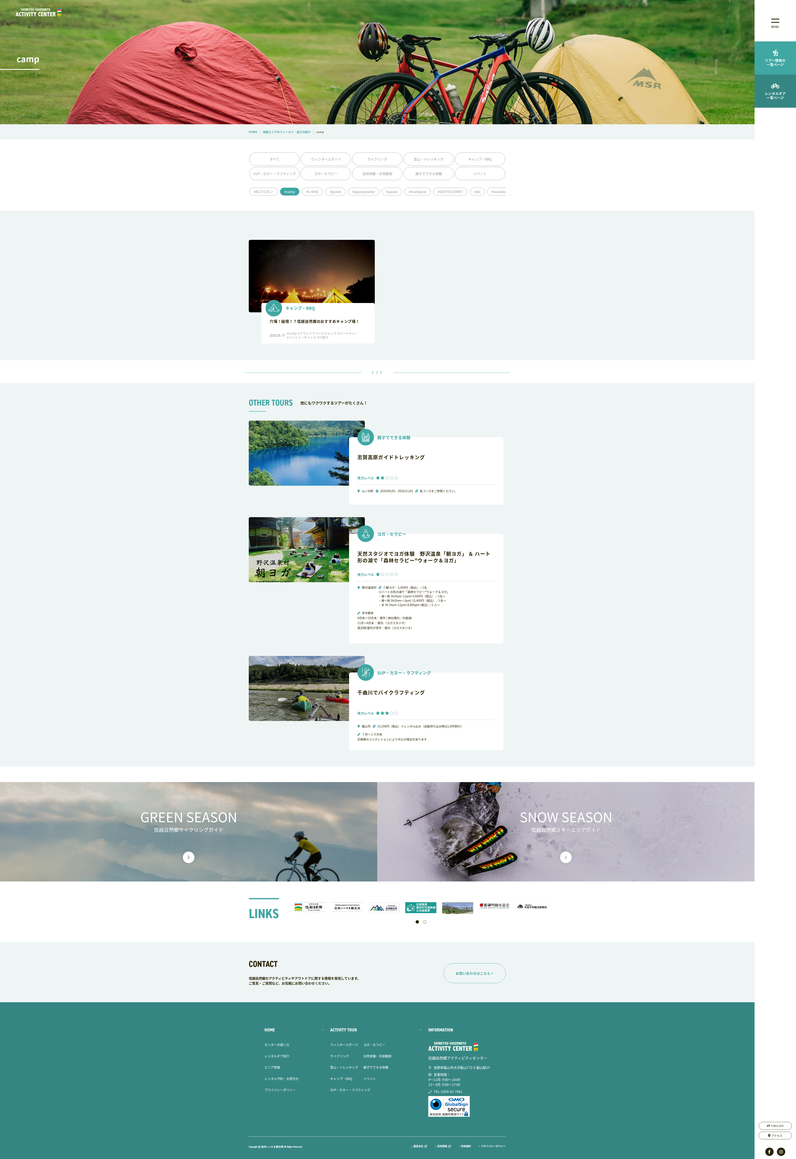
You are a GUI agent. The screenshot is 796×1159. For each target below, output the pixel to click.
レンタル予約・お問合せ (282, 1078)
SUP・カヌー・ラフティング (274, 173)
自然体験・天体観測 (377, 173)
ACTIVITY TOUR (343, 1030)
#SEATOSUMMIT (450, 191)
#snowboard (501, 191)
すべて (274, 159)
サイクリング (377, 159)
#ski (477, 191)
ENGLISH (777, 1126)
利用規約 (466, 1146)
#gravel (335, 191)
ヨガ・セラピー (325, 173)
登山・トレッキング (429, 159)
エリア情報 (272, 1067)
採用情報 (442, 1146)
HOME (270, 1030)
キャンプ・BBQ (480, 159)
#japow (392, 191)
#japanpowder (363, 191)
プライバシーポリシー (280, 1090)
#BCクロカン (263, 191)
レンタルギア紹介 (277, 1056)
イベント (480, 173)
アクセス (777, 1135)
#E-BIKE (312, 191)
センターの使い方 (277, 1044)
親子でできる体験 (428, 173)
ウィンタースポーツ (326, 159)
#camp (289, 191)
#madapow (417, 191)
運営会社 (418, 1146)
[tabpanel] (310, 907)
